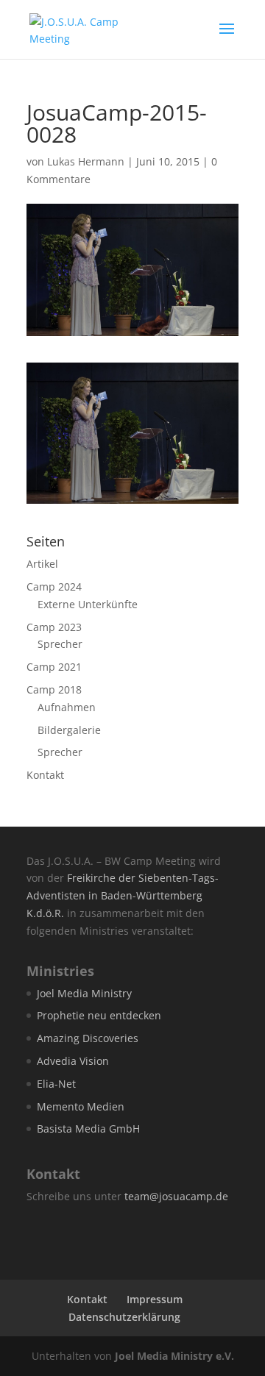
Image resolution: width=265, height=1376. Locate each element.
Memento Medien (80, 1106)
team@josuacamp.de (176, 1196)
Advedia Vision (73, 1061)
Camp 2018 (54, 689)
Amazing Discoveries (87, 1038)
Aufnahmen (67, 707)
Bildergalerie (69, 730)
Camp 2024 (54, 586)
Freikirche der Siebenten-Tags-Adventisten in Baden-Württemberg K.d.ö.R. (122, 895)
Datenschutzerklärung (124, 1317)
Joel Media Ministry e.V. (174, 1356)
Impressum (155, 1299)
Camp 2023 (54, 627)
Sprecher (60, 644)
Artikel (42, 564)
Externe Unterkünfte (88, 604)
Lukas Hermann (85, 161)
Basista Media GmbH (88, 1129)
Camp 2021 (54, 667)
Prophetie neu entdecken (99, 1015)
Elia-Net (56, 1084)
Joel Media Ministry (84, 993)
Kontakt (45, 775)
